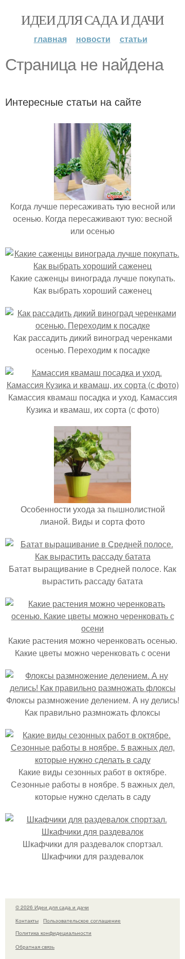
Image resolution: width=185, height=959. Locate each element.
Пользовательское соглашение (82, 920)
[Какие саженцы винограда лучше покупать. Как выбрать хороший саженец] (92, 266)
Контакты (27, 920)
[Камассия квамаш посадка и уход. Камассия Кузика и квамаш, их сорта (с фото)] (92, 385)
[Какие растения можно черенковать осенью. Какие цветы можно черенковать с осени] (92, 628)
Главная (50, 39)
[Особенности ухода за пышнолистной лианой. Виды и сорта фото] (92, 497)
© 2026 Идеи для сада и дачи (52, 907)
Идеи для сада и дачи (92, 19)
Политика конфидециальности (53, 932)
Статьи (133, 39)
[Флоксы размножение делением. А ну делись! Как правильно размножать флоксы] (92, 688)
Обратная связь (34, 946)
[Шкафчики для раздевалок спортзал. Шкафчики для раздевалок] (92, 831)
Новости (93, 39)
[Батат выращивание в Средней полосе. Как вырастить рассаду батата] (92, 556)
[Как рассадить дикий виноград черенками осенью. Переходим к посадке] (92, 325)
